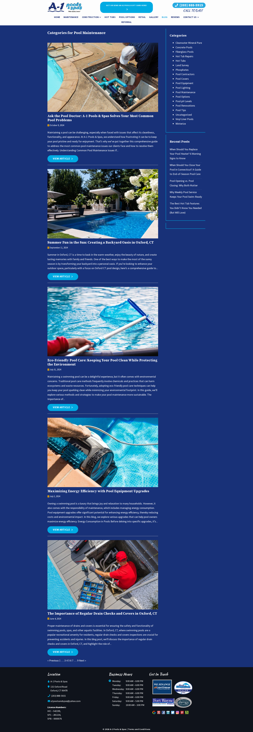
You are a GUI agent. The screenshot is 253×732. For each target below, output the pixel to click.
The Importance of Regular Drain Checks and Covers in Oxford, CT (102, 614)
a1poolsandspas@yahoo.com (66, 701)
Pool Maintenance (185, 92)
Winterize (181, 123)
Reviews (175, 17)
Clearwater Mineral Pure (189, 42)
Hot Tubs (110, 17)
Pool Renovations (185, 105)
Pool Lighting (183, 87)
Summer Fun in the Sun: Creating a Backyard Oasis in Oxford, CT (100, 242)
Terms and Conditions (139, 729)
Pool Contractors (185, 74)
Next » (82, 660)
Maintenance (71, 17)
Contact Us (190, 17)
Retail (142, 17)
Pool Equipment (184, 83)
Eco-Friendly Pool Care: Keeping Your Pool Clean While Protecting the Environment (102, 362)
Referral (126, 22)
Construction (90, 17)
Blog (164, 17)
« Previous (53, 660)
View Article (61, 158)
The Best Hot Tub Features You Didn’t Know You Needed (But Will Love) (186, 208)
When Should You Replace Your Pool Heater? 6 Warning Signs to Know (185, 154)
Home (57, 17)
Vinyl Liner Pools (184, 119)
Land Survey (182, 65)
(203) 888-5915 (191, 5)
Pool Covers (182, 78)
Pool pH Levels (184, 101)
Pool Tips (181, 110)
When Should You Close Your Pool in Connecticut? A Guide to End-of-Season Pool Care (185, 169)
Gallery (153, 17)
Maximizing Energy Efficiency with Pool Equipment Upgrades (98, 491)
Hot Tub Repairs (184, 56)
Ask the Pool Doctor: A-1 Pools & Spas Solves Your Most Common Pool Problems (100, 118)
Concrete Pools (184, 47)
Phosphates (182, 69)
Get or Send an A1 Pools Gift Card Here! (126, 5)
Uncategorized (184, 114)
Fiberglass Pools (185, 51)
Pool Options (127, 17)
